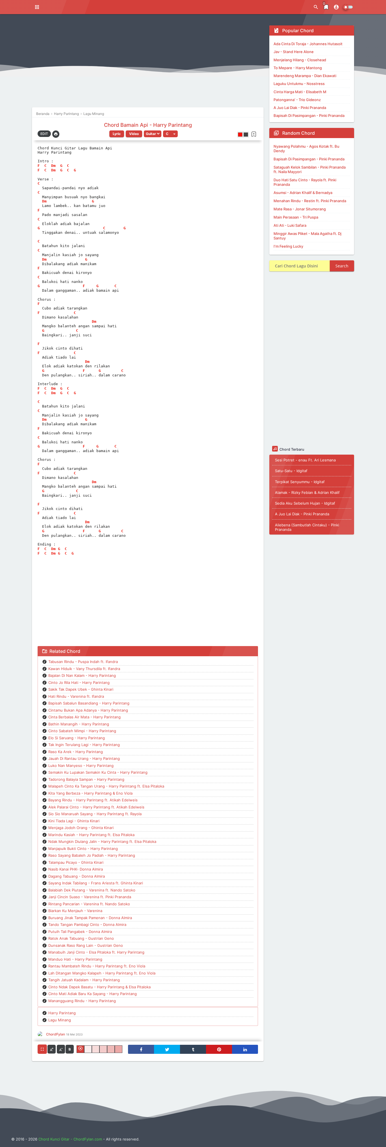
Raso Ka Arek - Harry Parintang (75, 751)
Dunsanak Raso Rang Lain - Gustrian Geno (85, 945)
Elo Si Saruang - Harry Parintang (76, 738)
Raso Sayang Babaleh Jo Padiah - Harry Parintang (91, 855)
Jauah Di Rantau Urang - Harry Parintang (84, 758)
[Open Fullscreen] (42, 1049)
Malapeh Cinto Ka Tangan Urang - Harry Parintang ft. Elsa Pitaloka (106, 786)
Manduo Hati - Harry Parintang (75, 959)
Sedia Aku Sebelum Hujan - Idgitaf (305, 503)
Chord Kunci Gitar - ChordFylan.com (70, 1139)
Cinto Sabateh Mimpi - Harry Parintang (82, 731)
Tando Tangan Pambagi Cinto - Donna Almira (87, 924)
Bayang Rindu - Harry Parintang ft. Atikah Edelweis (93, 800)
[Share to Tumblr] (193, 1049)
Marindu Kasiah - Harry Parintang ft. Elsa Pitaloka (91, 834)
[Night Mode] (348, 7)
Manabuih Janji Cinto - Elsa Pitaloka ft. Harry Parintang (96, 952)
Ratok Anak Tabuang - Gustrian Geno (81, 938)
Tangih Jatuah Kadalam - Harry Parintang (84, 980)
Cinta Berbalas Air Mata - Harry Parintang (84, 717)
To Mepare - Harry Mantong (298, 68)
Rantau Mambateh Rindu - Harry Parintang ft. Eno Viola (96, 966)
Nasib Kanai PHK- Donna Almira (75, 869)
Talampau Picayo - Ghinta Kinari (75, 862)
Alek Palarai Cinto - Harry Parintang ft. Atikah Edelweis (96, 807)
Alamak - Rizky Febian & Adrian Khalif (307, 492)
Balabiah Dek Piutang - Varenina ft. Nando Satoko (91, 890)
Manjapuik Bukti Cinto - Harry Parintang (83, 848)
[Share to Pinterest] (219, 1049)
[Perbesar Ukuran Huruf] (51, 1049)
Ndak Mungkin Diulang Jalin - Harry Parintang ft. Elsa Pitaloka (102, 841)
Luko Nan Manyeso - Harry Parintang (81, 765)
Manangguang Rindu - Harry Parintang (82, 1000)
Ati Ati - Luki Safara (290, 225)
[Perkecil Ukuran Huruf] (61, 1049)
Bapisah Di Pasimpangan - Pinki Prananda (309, 115)
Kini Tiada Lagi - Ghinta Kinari (73, 821)
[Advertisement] (148, 64)
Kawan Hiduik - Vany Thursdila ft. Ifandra (84, 668)
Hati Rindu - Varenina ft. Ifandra (76, 696)
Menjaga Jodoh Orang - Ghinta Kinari (81, 827)
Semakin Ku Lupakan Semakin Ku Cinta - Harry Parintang (98, 772)
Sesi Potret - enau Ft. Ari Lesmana (305, 459)
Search (341, 266)
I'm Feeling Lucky (288, 246)
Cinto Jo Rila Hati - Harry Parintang (79, 682)
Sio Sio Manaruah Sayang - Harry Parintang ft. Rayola (95, 814)
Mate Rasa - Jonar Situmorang (300, 209)
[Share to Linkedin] (245, 1049)
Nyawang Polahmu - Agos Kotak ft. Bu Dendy (306, 148)
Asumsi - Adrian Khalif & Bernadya (303, 192)
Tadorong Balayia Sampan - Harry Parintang (86, 779)
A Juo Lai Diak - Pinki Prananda (300, 107)
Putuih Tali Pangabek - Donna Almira (80, 931)
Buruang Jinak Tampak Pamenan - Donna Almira (90, 917)
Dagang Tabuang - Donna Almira (76, 876)
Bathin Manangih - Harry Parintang (78, 724)
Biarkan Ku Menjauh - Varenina (75, 910)
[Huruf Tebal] (70, 1049)
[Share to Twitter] (167, 1049)
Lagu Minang (59, 1020)
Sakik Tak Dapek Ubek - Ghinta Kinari (80, 689)
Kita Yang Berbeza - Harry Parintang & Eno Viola (90, 793)
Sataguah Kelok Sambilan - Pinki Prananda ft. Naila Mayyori (310, 169)
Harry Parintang (62, 1013)
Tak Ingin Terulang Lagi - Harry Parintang (84, 744)
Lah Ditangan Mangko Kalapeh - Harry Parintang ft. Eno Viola (101, 973)
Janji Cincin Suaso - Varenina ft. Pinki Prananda (89, 897)
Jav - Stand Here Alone (294, 51)
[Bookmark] (254, 134)
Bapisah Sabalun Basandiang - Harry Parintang (88, 703)
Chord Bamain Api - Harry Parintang (148, 125)
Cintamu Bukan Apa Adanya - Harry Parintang (88, 710)
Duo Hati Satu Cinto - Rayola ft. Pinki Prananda (305, 182)
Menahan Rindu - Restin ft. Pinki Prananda (310, 201)
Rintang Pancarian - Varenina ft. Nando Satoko (89, 904)
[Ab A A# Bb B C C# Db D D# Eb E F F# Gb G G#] (170, 133)
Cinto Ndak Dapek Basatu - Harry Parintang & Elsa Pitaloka (99, 987)
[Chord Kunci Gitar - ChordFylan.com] (178, 7)
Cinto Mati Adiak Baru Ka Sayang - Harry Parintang (92, 993)
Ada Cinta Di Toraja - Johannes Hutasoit (308, 44)
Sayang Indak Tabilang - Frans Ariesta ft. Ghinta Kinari (95, 883)
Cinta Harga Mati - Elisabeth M (300, 92)
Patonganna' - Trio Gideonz (297, 99)
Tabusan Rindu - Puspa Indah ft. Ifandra (83, 661)
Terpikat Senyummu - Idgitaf (300, 481)
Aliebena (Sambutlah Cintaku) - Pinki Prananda (307, 526)
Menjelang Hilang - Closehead (300, 60)
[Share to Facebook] (141, 1049)
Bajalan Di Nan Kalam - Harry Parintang (82, 675)
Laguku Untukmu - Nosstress (299, 83)
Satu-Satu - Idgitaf (291, 470)
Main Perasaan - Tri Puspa (296, 217)
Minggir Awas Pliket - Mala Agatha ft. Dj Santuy (307, 235)
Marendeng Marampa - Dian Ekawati (305, 75)
